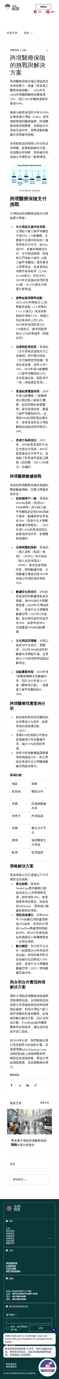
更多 (26, 32)
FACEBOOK (12, 1263)
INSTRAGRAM (13, 1271)
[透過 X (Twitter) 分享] (19, 1085)
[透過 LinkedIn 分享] (27, 1085)
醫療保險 (14, 1074)
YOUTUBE (11, 1268)
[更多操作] (47, 50)
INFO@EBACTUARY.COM (25, 1293)
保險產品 (10, 1238)
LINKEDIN (11, 1266)
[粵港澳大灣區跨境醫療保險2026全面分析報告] (29, 1121)
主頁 (8, 1228)
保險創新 (10, 1236)
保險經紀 (10, 1233)
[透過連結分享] (35, 1085)
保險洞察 (10, 1241)
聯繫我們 (10, 1243)
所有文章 (12, 32)
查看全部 (44, 1102)
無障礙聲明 (11, 1366)
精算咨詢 (10, 1231)
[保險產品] (50, 1238)
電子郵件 (11, 1314)
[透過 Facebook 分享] (11, 1085)
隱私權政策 (11, 1364)
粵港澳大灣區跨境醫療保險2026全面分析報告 (28, 1142)
